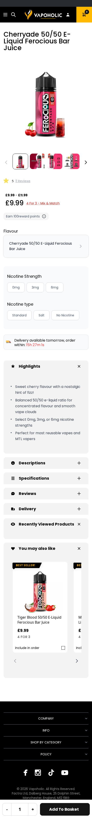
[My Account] (68, 14)
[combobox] (13, 14)
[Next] (85, 162)
